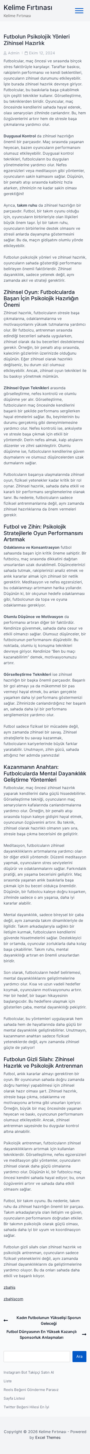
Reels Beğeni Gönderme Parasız (31, 1389)
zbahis (9, 1287)
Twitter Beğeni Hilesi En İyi (26, 1407)
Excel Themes (47, 1437)
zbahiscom (13, 1298)
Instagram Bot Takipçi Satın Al (29, 1372)
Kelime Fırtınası (28, 7)
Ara (79, 1356)
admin (13, 53)
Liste (8, 1381)
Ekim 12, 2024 (42, 53)
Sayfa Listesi (14, 1398)
